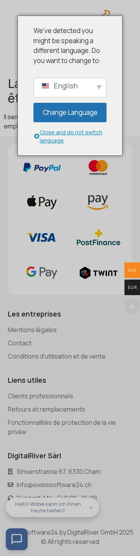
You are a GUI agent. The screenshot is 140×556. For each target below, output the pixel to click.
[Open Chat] (17, 539)
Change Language (70, 112)
